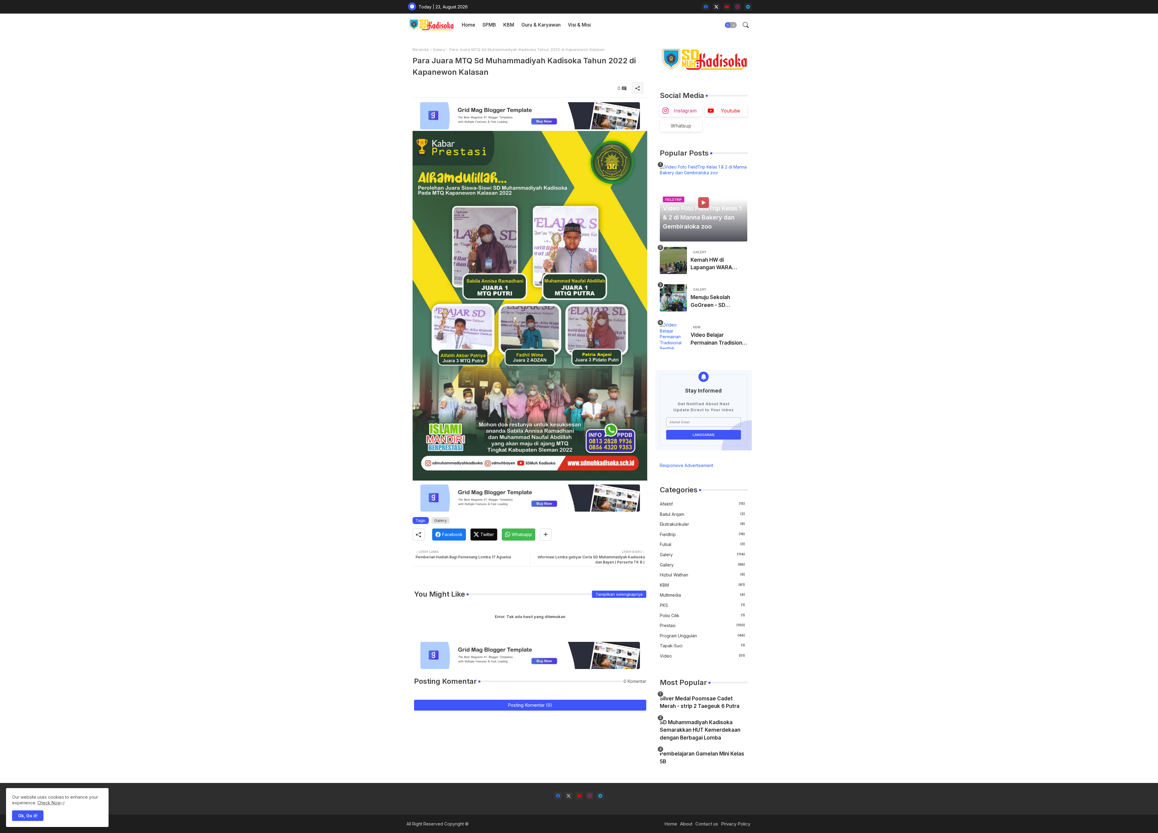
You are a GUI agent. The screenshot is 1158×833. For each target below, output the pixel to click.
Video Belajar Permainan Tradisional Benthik (718, 339)
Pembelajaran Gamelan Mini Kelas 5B (702, 758)
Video (702, 655)
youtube (730, 111)
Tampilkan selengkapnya (619, 594)
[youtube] (727, 7)
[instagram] (737, 7)
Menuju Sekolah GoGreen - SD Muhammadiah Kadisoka (710, 301)
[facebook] (706, 7)
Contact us (706, 824)
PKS (702, 605)
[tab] (468, 25)
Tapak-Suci (702, 645)
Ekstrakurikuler (702, 524)
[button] (731, 25)
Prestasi (702, 625)
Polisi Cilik (702, 615)
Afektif (702, 503)
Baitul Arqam (702, 514)
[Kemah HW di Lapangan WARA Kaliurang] (673, 260)
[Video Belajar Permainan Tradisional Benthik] (673, 335)
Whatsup (681, 126)
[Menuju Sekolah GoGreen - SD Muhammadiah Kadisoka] (673, 297)
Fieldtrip (702, 534)
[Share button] (546, 535)
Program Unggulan (702, 635)
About (686, 824)
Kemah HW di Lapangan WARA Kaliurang (711, 264)
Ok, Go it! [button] (27, 815)
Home (468, 25)
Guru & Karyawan (541, 25)
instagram (685, 111)
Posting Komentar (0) (530, 705)
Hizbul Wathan (702, 574)
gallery (702, 564)
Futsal (702, 544)
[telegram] (748, 7)
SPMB (489, 25)
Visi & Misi (579, 25)
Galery (439, 49)
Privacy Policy (735, 824)
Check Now (49, 802)
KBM (508, 25)
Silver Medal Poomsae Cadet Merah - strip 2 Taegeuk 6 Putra (699, 702)
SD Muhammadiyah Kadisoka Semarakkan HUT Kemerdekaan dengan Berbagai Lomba (700, 730)
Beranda (421, 49)
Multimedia (702, 595)
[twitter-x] (716, 7)
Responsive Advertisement (686, 465)
